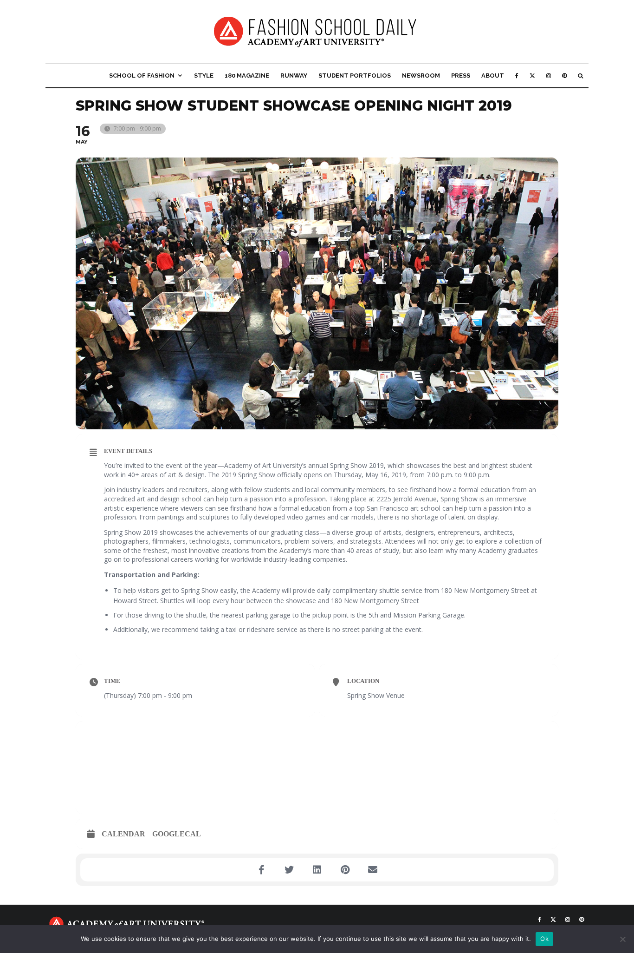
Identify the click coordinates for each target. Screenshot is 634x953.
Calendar (123, 834)
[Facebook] (517, 75)
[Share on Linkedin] (317, 869)
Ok (544, 938)
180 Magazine (247, 75)
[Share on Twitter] (289, 869)
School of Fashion (142, 75)
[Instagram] (548, 75)
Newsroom (421, 75)
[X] (532, 75)
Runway (293, 75)
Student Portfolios (354, 75)
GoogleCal (176, 834)
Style (203, 75)
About (492, 75)
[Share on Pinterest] (344, 869)
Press (460, 75)
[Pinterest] (564, 75)
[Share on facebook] (261, 869)
